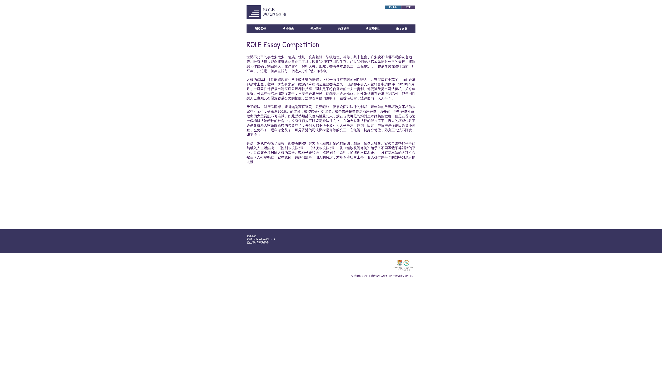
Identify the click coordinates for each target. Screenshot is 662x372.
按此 (249, 242)
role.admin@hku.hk (264, 239)
